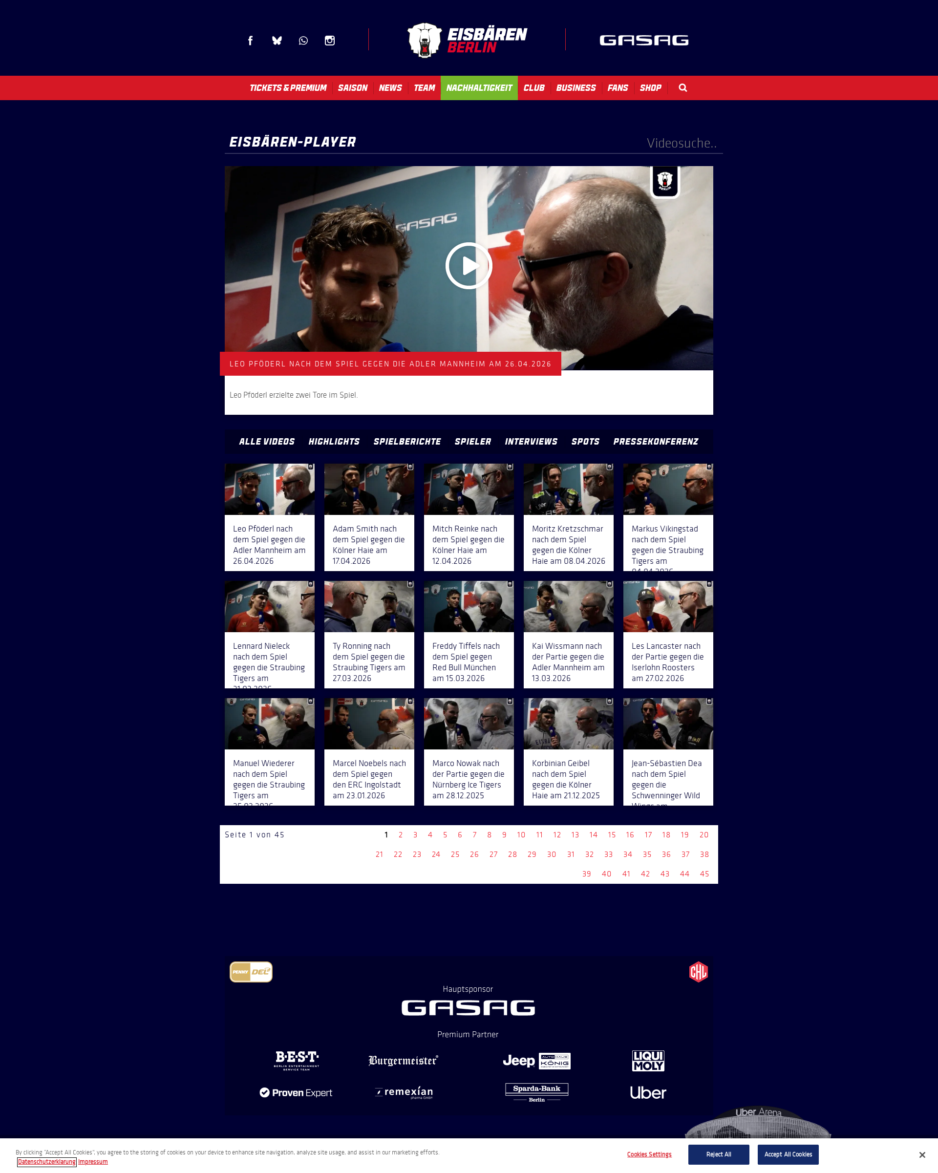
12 (557, 835)
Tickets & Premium (288, 88)
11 (539, 835)
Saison (352, 88)
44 (685, 874)
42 (645, 874)
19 (685, 835)
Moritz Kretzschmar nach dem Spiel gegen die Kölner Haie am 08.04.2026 (568, 544)
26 (474, 854)
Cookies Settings (649, 1154)
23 (417, 854)
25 (455, 854)
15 (612, 835)
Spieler (473, 442)
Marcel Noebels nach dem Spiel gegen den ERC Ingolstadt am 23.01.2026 (369, 779)
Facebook (251, 40)
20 (704, 835)
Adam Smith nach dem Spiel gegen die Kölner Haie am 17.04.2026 (369, 544)
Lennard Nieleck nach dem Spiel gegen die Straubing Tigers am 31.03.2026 (269, 667)
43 (665, 874)
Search (683, 88)
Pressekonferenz (656, 442)
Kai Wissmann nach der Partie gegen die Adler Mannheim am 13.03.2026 (568, 661)
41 (626, 874)
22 (398, 854)
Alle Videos (267, 442)
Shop (650, 88)
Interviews (531, 442)
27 (494, 854)
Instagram (330, 40)
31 (571, 854)
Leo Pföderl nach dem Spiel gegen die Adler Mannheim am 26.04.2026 (269, 544)
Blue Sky (277, 40)
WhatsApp (303, 40)
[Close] (922, 1155)
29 (532, 854)
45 (704, 874)
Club (534, 88)
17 (648, 835)
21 (380, 854)
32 (589, 854)
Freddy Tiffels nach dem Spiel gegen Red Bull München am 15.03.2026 (466, 661)
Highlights (334, 442)
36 (666, 854)
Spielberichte (407, 442)
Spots (586, 442)
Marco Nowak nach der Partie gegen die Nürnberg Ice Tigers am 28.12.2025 (468, 779)
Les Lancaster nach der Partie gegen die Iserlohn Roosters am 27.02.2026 (668, 661)
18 (666, 835)
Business (576, 88)
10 (521, 835)
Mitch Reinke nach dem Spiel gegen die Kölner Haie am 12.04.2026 (468, 544)
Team (424, 88)
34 (628, 854)
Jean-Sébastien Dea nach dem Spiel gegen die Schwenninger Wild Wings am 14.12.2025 (667, 790)
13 (575, 835)
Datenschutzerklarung (47, 1162)
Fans (618, 88)
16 (630, 835)
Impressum (93, 1162)
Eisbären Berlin (467, 40)
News (390, 88)
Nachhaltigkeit (479, 88)
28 (512, 854)
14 (594, 835)
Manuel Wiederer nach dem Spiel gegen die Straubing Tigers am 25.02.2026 (269, 784)
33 (608, 854)
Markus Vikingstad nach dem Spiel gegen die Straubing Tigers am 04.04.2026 (668, 550)
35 (647, 854)
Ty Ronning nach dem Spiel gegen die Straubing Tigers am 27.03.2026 (369, 661)
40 (607, 874)
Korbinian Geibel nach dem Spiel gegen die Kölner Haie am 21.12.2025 (566, 779)
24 (436, 854)
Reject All (718, 1154)
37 (686, 854)
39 (587, 874)
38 (704, 854)
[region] (469, 1155)
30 (552, 854)
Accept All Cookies (788, 1154)
